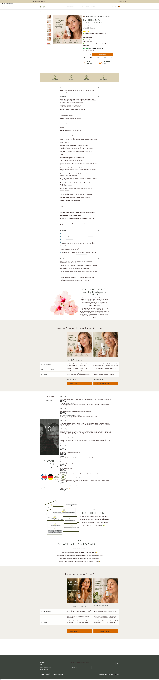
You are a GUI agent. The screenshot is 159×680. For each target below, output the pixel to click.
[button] (86, 31)
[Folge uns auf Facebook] (114, 663)
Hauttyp (62, 87)
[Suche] (113, 6)
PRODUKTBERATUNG (71, 6)
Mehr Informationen (71, 379)
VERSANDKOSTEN (44, 669)
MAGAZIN (87, 6)
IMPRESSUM (42, 662)
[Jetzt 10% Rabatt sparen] (89, 667)
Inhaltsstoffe (63, 96)
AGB (41, 664)
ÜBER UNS (80, 6)
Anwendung (63, 230)
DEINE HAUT (93, 6)
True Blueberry (69, 239)
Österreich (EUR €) (44, 674)
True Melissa (77, 233)
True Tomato (90, 236)
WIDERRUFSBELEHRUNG (45, 667)
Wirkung (62, 258)
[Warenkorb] (118, 6)
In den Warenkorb (102, 54)
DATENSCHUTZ (43, 666)
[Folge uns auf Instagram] (117, 663)
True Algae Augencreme (81, 254)
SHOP (64, 6)
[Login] (115, 6)
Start (41, 11)
